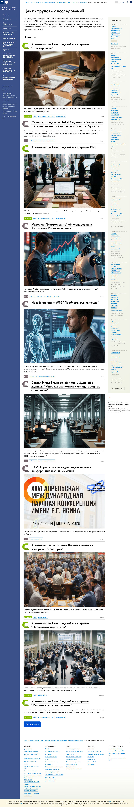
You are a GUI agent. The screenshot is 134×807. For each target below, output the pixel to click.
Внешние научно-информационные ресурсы (74, 768)
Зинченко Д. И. (115, 119)
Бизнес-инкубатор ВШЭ (51, 772)
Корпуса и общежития (30, 761)
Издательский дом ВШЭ (94, 751)
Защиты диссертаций (72, 759)
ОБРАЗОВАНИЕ (50, 746)
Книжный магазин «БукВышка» (96, 754)
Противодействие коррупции (32, 773)
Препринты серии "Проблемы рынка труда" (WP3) (9, 44)
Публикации (7, 29)
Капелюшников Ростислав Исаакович (9, 94)
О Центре (6, 15)
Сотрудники (7, 19)
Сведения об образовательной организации (32, 785)
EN (119, 2)
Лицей (47, 749)
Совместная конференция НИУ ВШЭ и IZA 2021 (9, 55)
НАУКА (68, 746)
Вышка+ (47, 759)
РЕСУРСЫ (91, 746)
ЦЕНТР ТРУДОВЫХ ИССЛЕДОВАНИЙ (9, 8)
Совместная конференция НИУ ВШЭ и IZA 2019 (9, 62)
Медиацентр (91, 759)
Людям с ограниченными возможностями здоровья (31, 789)
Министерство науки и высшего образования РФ (116, 750)
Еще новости (31, 724)
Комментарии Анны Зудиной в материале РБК (63, 147)
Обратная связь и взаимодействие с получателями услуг (50, 779)
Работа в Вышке (28, 796)
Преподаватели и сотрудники (32, 758)
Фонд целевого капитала (31, 771)
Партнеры (6, 50)
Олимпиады (48, 754)
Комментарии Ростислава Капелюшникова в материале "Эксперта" (62, 547)
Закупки (26, 764)
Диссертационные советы (73, 756)
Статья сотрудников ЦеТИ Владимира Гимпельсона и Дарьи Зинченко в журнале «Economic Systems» (67, 124)
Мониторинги (70, 754)
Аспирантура (48, 764)
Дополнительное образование (54, 767)
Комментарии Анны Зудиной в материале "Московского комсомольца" (60, 703)
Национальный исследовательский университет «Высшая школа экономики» (45, 740)
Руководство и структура (31, 751)
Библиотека (91, 749)
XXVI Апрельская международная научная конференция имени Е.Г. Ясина (61, 469)
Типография (91, 756)
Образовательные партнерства (54, 774)
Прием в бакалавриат (51, 756)
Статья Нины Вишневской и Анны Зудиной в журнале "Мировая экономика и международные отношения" (65, 386)
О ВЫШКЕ (27, 746)
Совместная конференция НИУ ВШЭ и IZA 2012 (9, 77)
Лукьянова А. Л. (115, 249)
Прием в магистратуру (51, 762)
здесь (110, 801)
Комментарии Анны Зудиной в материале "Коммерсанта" (60, 46)
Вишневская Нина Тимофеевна (8, 87)
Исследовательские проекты (74, 751)
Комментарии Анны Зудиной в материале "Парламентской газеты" (60, 625)
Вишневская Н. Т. (116, 66)
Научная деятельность (7, 24)
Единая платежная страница (31, 793)
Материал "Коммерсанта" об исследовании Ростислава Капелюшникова (61, 226)
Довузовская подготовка (52, 751)
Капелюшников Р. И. (117, 117)
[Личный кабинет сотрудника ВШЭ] (127, 2)
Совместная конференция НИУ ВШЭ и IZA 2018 (9, 70)
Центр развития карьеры (52, 769)
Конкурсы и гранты (71, 764)
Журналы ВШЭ (92, 762)
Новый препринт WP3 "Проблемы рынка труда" (65, 302)
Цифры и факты (28, 749)
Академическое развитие (73, 762)
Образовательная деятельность (8, 33)
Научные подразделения (76, 740)
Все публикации (117, 389)
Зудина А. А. (114, 43)
